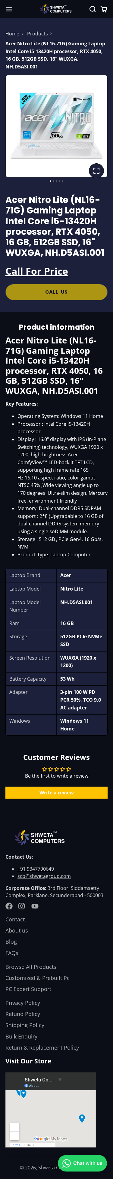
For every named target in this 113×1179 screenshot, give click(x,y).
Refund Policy (22, 1013)
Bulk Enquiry (21, 1036)
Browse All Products (30, 966)
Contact (15, 919)
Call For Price (36, 271)
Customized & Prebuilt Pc (37, 977)
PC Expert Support (28, 989)
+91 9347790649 (35, 869)
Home (12, 33)
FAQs (11, 953)
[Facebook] (9, 906)
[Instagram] (22, 906)
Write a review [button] (56, 792)
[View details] (41, 838)
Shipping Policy (24, 1025)
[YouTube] (35, 906)
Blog (11, 941)
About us (16, 930)
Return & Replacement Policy (42, 1047)
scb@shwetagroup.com (44, 876)
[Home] (56, 9)
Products (37, 33)
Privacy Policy (22, 1002)
